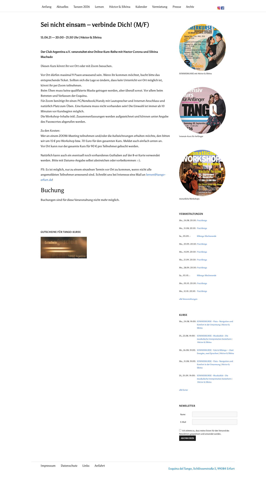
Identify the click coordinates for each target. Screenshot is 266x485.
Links (85, 465)
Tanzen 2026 (82, 6)
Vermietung (159, 6)
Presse (177, 6)
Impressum (48, 465)
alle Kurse (183, 390)
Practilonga (202, 220)
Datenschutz (69, 465)
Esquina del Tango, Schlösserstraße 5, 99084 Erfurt (201, 468)
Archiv (190, 6)
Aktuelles (62, 6)
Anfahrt (100, 465)
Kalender (141, 6)
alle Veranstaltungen (188, 299)
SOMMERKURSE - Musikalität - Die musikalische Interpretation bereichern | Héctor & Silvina (214, 339)
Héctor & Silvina (119, 6)
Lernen (99, 6)
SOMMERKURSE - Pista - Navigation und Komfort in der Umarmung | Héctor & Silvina (215, 324)
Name (182, 414)
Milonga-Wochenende (206, 236)
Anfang (46, 6)
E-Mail (183, 422)
